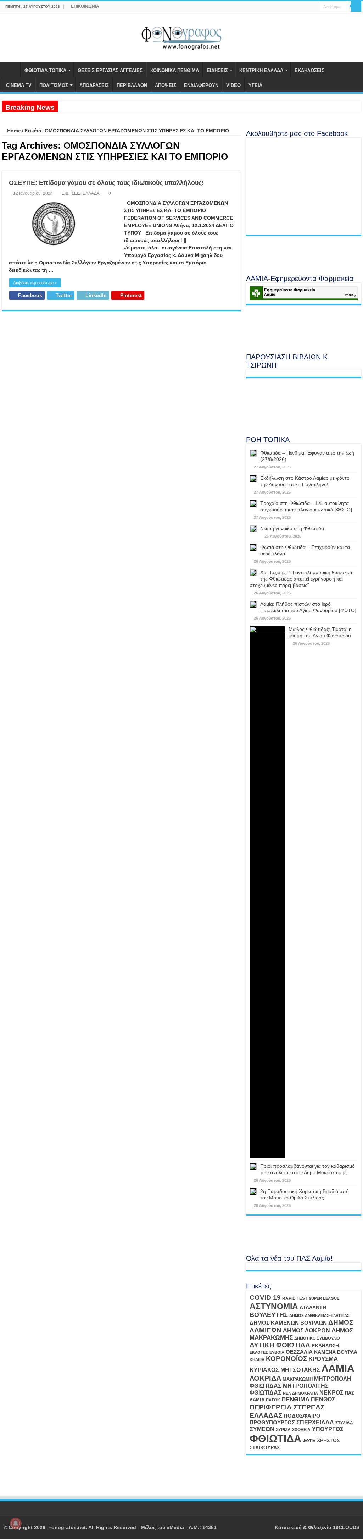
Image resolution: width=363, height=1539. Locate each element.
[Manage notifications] (15, 1523)
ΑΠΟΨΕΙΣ (165, 85)
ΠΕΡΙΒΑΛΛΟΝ (132, 85)
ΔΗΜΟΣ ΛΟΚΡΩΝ (306, 1330)
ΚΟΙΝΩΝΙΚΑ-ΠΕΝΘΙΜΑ (174, 70)
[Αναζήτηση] (356, 6)
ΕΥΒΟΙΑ (276, 1352)
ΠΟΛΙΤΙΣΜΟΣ (53, 85)
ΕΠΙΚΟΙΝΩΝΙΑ (85, 6)
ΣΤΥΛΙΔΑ (344, 1422)
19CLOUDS (346, 1527)
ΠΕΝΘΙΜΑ (295, 1399)
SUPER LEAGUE (324, 1298)
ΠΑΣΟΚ (273, 1400)
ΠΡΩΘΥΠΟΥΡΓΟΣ (272, 1422)
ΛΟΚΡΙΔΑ (265, 1378)
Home (13, 130)
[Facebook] (300, 6)
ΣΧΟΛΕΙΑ (301, 1429)
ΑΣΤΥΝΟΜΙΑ (274, 1306)
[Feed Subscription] (239, 167)
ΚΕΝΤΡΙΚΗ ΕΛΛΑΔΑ (261, 70)
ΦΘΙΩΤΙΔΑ (275, 1438)
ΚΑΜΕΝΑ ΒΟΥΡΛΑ (335, 1352)
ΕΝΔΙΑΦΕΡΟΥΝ (201, 85)
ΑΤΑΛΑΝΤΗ (313, 1307)
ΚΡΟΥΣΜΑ (323, 1359)
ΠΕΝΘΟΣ (323, 1399)
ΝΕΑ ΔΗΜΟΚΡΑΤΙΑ (300, 1393)
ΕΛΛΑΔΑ (91, 193)
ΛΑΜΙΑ (338, 1368)
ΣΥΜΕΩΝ (262, 1429)
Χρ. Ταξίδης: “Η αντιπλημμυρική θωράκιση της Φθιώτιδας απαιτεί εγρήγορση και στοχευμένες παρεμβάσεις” (302, 579)
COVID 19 (265, 1297)
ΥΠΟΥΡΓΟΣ (328, 1429)
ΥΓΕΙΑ (255, 85)
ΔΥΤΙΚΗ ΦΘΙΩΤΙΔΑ (280, 1345)
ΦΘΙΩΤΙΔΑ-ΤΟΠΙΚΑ (45, 70)
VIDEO (233, 85)
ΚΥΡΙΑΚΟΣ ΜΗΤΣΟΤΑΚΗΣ (285, 1370)
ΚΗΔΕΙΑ (257, 1359)
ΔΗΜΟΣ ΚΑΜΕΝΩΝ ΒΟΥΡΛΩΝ (288, 1323)
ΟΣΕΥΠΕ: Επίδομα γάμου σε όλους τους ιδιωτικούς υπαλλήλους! (106, 182)
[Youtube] (306, 6)
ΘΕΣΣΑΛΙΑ (299, 1352)
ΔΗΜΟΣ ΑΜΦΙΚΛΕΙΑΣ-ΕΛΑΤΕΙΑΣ (319, 1315)
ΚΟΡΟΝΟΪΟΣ (286, 1358)
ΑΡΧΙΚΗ (11, 69)
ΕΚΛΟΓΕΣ (259, 1352)
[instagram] (313, 6)
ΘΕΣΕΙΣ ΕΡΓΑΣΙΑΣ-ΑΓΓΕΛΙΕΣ (110, 70)
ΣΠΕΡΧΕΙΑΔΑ (315, 1422)
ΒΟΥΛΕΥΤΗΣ (269, 1314)
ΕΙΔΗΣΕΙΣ (217, 70)
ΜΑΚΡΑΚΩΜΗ (298, 1379)
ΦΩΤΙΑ (309, 1441)
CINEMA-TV (19, 85)
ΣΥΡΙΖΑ (283, 1429)
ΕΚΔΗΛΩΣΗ (325, 1345)
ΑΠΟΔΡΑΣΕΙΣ (94, 85)
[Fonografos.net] (181, 35)
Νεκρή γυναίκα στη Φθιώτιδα (292, 528)
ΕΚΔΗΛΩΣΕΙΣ (309, 70)
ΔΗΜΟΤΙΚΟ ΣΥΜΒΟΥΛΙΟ (317, 1338)
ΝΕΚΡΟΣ (331, 1392)
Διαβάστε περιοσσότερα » (35, 282)
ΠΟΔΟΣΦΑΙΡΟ (302, 1416)
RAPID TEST (294, 1298)
